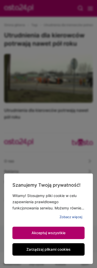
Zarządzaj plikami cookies (48, 249)
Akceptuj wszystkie (48, 233)
